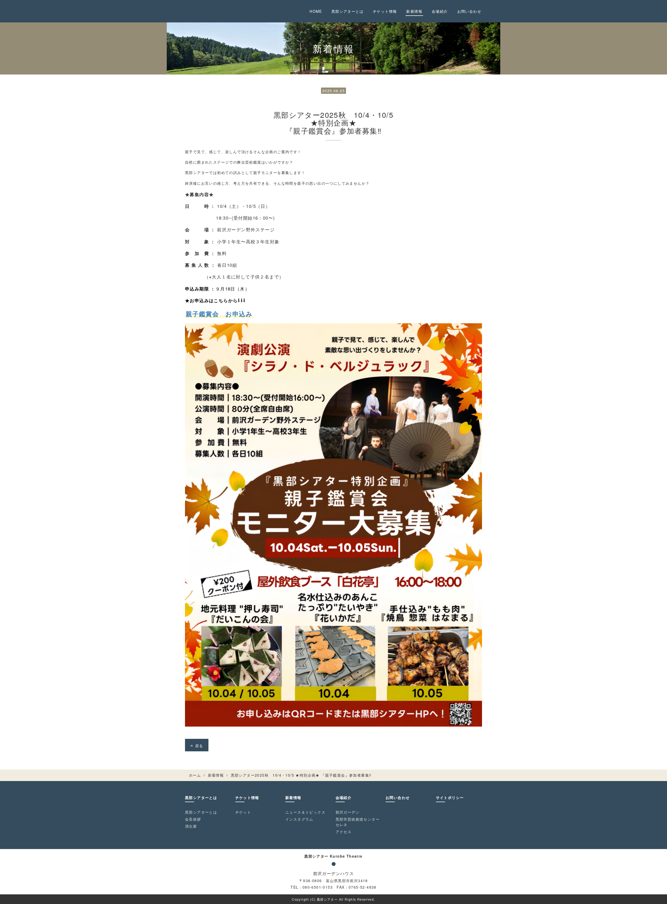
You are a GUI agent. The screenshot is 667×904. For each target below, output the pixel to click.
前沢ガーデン (348, 812)
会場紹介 (440, 11)
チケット (243, 812)
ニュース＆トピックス (305, 812)
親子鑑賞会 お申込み (219, 313)
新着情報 (414, 11)
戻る (196, 745)
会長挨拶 (193, 819)
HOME (316, 11)
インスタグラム (299, 819)
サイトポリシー (450, 797)
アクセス (344, 831)
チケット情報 (385, 11)
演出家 (191, 826)
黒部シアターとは (347, 11)
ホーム (195, 775)
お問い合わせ (469, 11)
